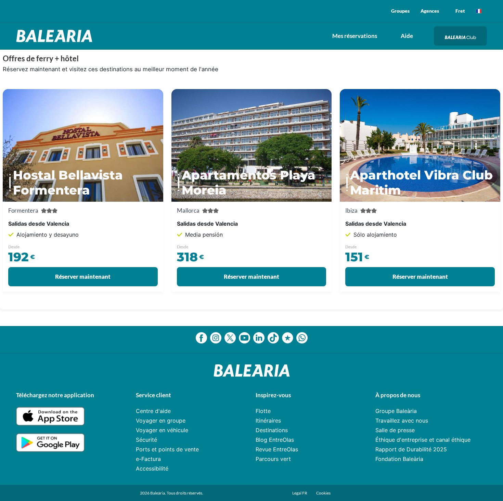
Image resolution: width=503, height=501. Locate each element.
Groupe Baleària (396, 411)
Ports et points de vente (167, 449)
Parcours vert (273, 458)
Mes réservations (354, 35)
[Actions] (478, 11)
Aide (407, 35)
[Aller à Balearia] (56, 36)
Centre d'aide (153, 411)
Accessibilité (152, 468)
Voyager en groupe (160, 420)
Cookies (323, 493)
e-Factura (148, 458)
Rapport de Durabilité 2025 (411, 449)
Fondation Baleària (399, 458)
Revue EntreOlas (277, 449)
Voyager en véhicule (162, 430)
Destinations (272, 430)
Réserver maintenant (83, 276)
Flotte (263, 411)
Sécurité (146, 439)
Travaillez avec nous (401, 420)
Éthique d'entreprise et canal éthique (422, 439)
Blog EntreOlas (275, 439)
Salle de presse (395, 430)
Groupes (400, 11)
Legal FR (300, 493)
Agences (430, 11)
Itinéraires (268, 420)
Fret (460, 11)
